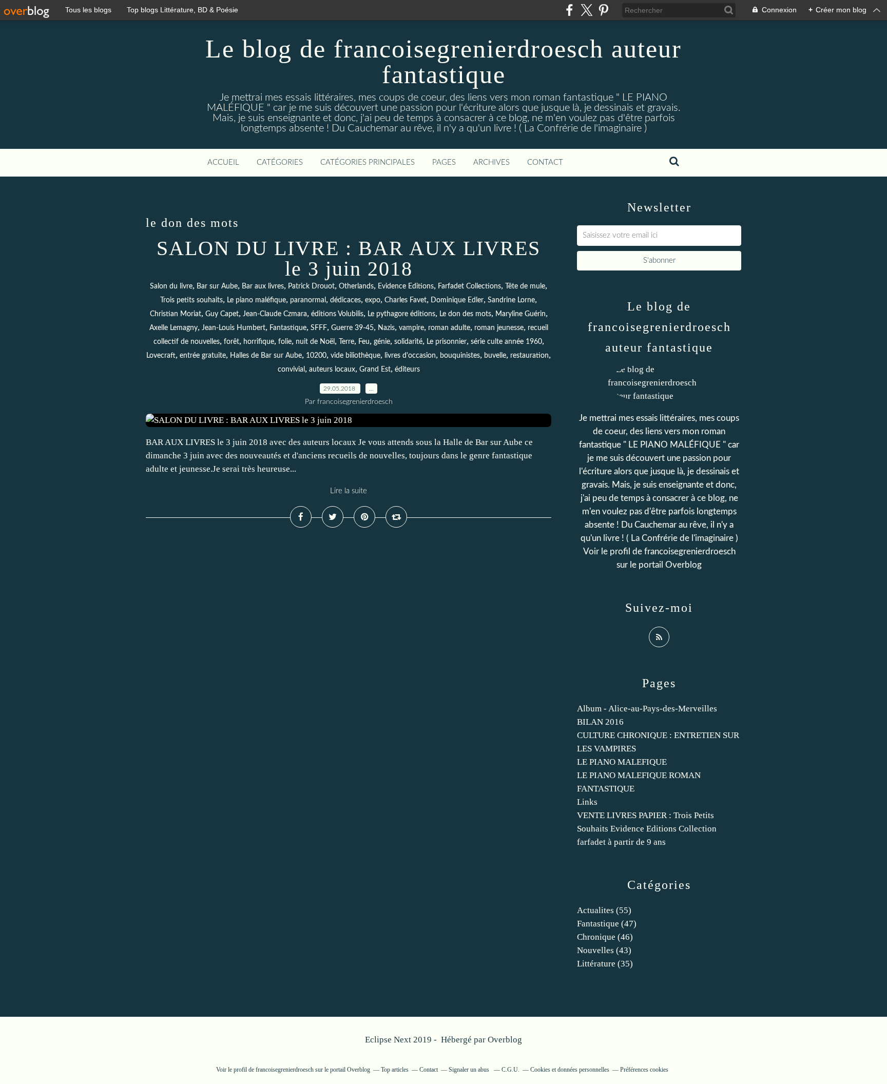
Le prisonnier (447, 341)
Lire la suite (348, 491)
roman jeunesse (499, 328)
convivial (291, 369)
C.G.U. (510, 1069)
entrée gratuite (203, 355)
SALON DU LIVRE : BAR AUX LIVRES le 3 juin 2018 (349, 258)
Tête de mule (525, 286)
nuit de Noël (315, 341)
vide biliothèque (355, 355)
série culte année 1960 (506, 341)
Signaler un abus (470, 1069)
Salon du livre (171, 286)
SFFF (319, 328)
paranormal (308, 300)
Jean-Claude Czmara (275, 314)
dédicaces (345, 300)
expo (372, 300)
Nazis (386, 328)
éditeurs (407, 369)
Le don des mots (465, 314)
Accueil (223, 162)
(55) (604, 910)
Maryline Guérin (520, 314)
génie (382, 341)
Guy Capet (222, 314)
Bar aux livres (263, 286)
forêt (231, 341)
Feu (364, 341)
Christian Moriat (175, 314)
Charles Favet (405, 300)
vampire (411, 328)
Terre (346, 341)
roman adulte (449, 328)
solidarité (408, 341)
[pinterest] (603, 10)
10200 (316, 355)
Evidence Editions (406, 286)
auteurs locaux (332, 369)
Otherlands (356, 286)
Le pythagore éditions (401, 314)
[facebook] (569, 10)
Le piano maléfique (256, 300)
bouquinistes (460, 355)
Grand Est (375, 369)
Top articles (395, 1069)
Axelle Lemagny (173, 328)
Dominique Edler (457, 300)
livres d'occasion (410, 355)
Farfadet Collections (469, 286)
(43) (604, 950)
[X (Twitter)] (586, 10)
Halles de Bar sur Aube (266, 355)
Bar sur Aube (217, 286)
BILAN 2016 (600, 722)
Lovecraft (161, 355)
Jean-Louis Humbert (233, 328)
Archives (491, 162)
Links (587, 802)
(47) (607, 923)
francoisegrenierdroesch (690, 551)
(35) (605, 964)
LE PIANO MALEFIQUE (622, 762)
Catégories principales (367, 162)
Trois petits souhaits (191, 300)
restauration (529, 355)
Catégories (280, 162)
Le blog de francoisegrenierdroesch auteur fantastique (443, 61)
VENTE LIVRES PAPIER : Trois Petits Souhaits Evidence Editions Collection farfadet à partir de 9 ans (647, 828)
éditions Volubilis (337, 314)
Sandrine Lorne (511, 300)
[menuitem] (223, 163)
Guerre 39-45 (352, 328)
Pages (444, 162)
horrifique (258, 341)
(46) (605, 937)
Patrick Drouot (311, 286)
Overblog (505, 1039)
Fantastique (287, 328)
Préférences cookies (644, 1069)
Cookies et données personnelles (569, 1069)
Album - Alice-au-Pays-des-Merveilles (647, 708)
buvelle (495, 355)
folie (285, 341)
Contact (545, 162)
